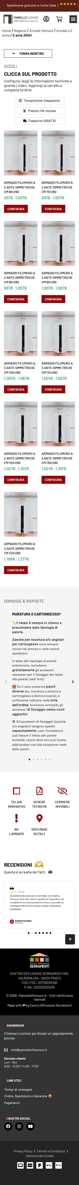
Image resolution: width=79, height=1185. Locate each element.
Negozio (20, 31)
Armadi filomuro (41, 31)
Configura (16, 209)
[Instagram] (19, 1126)
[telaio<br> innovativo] (17, 791)
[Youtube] (30, 1126)
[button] (73, 19)
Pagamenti (12, 1103)
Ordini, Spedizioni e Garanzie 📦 (28, 1096)
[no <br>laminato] (17, 818)
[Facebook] (8, 1126)
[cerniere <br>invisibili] (62, 791)
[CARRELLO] (59, 19)
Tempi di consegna (18, 1089)
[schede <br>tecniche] (39, 791)
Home (6, 31)
